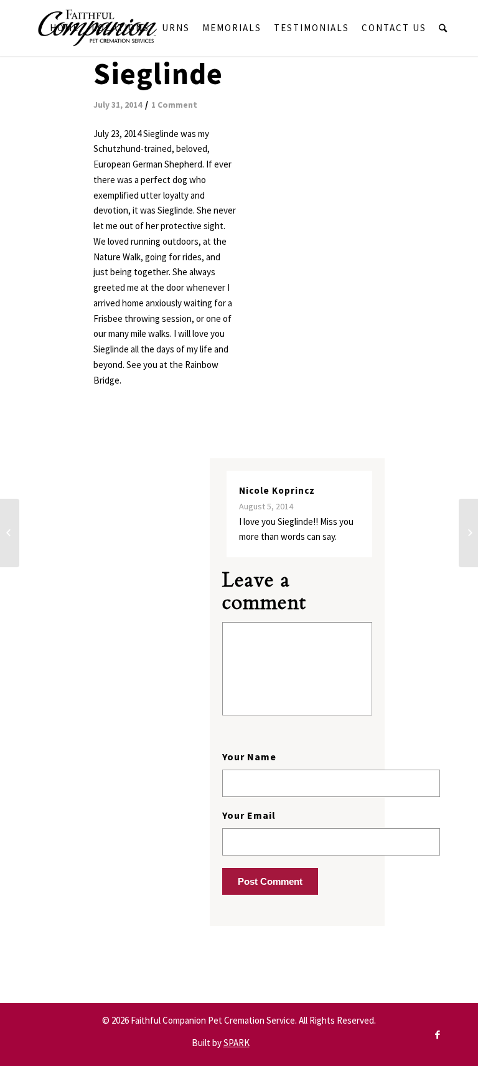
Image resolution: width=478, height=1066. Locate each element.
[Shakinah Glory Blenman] (468, 533)
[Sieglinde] (9, 533)
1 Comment (174, 105)
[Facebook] (437, 1035)
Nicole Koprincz (277, 490)
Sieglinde (158, 73)
